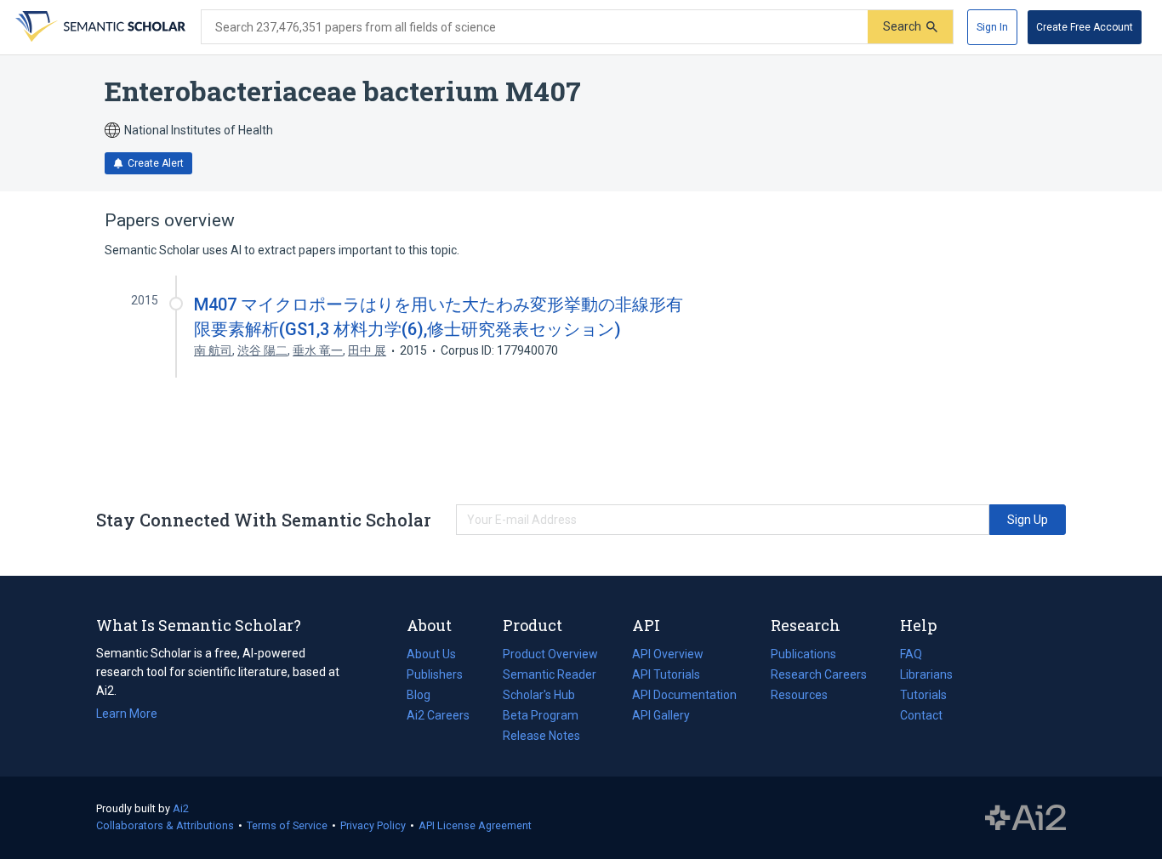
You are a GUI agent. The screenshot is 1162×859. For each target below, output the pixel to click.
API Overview (667, 654)
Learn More (126, 713)
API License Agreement (475, 825)
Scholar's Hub (539, 695)
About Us (431, 654)
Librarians (926, 674)
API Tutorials (666, 674)
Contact (921, 715)
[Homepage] (98, 27)
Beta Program (540, 715)
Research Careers (819, 676)
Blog (425, 696)
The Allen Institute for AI (1025, 818)
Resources (799, 696)
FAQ (911, 654)
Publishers (435, 674)
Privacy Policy (373, 825)
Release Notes (541, 735)
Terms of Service (287, 825)
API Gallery (661, 715)
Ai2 (181, 808)
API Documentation (684, 696)
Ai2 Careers (438, 716)
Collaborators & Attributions (165, 825)
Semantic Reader (549, 674)
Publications (803, 655)
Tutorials (923, 695)
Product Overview (550, 654)
